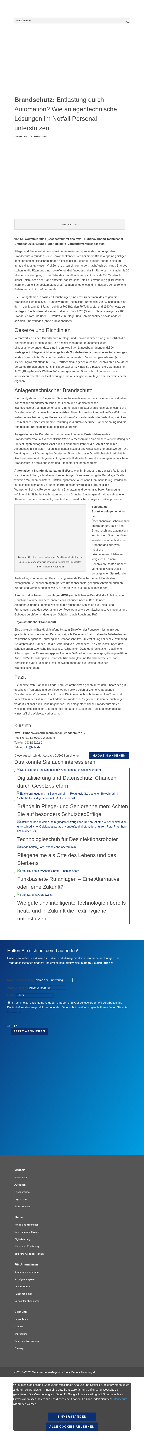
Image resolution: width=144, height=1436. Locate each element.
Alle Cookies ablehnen (72, 1426)
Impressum (20, 1333)
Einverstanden (72, 1416)
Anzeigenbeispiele (24, 1279)
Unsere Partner (22, 1286)
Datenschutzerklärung (26, 1341)
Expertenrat (20, 1199)
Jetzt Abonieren (29, 1031)
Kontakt (18, 1326)
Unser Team (21, 1319)
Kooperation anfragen (26, 1272)
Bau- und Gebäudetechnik (29, 1253)
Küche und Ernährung (26, 1246)
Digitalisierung (22, 1239)
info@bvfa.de (32, 747)
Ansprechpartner (17, 987)
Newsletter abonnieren (27, 1300)
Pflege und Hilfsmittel (26, 1224)
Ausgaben (20, 1184)
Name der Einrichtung (20, 980)
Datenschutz (15, 1012)
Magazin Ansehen (109, 755)
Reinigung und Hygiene (27, 1232)
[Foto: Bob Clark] (72, 216)
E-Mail (11, 995)
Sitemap (19, 1348)
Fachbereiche (22, 1191)
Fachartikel (20, 1177)
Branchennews (22, 1206)
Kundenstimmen (23, 1293)
